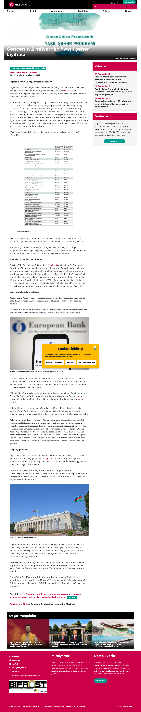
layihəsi (53, 265)
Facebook (16, 656)
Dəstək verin (129, 2)
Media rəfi (27, 706)
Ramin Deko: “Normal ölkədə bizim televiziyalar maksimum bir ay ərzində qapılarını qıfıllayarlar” (113, 92)
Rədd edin (71, 362)
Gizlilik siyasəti (79, 706)
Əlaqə (68, 706)
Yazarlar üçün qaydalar (42, 706)
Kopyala (72, 597)
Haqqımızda (59, 706)
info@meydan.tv (19, 668)
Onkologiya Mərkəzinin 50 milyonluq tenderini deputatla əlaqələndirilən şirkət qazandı (113, 104)
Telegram (16, 671)
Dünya (106, 11)
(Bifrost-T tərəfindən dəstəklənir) (26, 675)
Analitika (83, 11)
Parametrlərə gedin (87, 362)
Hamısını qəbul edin (54, 362)
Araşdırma (57, 11)
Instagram (16, 660)
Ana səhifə (15, 604)
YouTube (15, 664)
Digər (128, 11)
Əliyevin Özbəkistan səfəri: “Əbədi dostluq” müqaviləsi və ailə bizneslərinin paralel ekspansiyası (111, 80)
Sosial (33, 11)
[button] (134, 11)
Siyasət (10, 11)
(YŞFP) (66, 90)
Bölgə (26, 604)
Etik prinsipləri (14, 706)
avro (81, 399)
